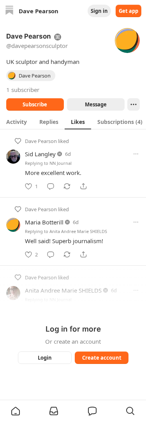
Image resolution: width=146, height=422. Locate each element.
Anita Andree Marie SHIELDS (78, 231)
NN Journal (60, 163)
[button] (15, 411)
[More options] (136, 154)
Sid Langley (40, 154)
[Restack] (67, 186)
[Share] (83, 186)
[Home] (9, 11)
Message (95, 104)
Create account (101, 357)
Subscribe (35, 104)
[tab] (16, 121)
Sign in (99, 10)
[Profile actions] (133, 104)
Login (45, 357)
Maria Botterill (44, 222)
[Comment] (50, 186)
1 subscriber (22, 90)
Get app (128, 10)
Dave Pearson (41, 141)
